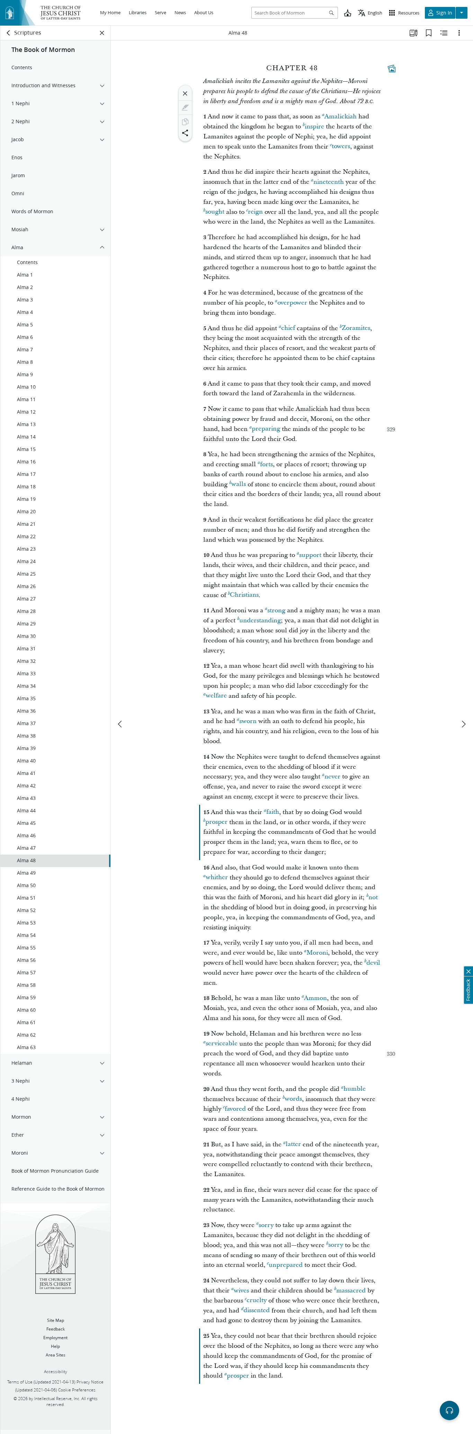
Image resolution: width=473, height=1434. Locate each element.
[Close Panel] (102, 32)
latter (293, 1144)
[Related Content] (444, 32)
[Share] (185, 132)
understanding (260, 620)
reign (255, 212)
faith (272, 812)
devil (373, 962)
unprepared (286, 1265)
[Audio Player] (449, 1410)
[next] (463, 724)
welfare (216, 696)
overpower (292, 302)
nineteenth (328, 182)
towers (341, 146)
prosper (216, 822)
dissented (256, 1310)
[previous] (120, 724)
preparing (266, 429)
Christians (244, 595)
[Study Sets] (413, 32)
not (373, 897)
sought (214, 212)
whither (217, 877)
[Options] (459, 32)
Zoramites (356, 328)
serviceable (222, 1043)
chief (288, 328)
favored (235, 1108)
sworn (248, 721)
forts (266, 464)
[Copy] (185, 121)
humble (354, 1089)
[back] (8, 32)
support (310, 555)
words (293, 1099)
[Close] (185, 93)
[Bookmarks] (429, 32)
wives (241, 1290)
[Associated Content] (391, 68)
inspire (314, 126)
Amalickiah (340, 116)
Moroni (317, 952)
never (332, 776)
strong (276, 610)
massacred (351, 1290)
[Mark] (185, 107)
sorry (266, 1225)
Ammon (315, 998)
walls (238, 484)
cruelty (257, 1300)
